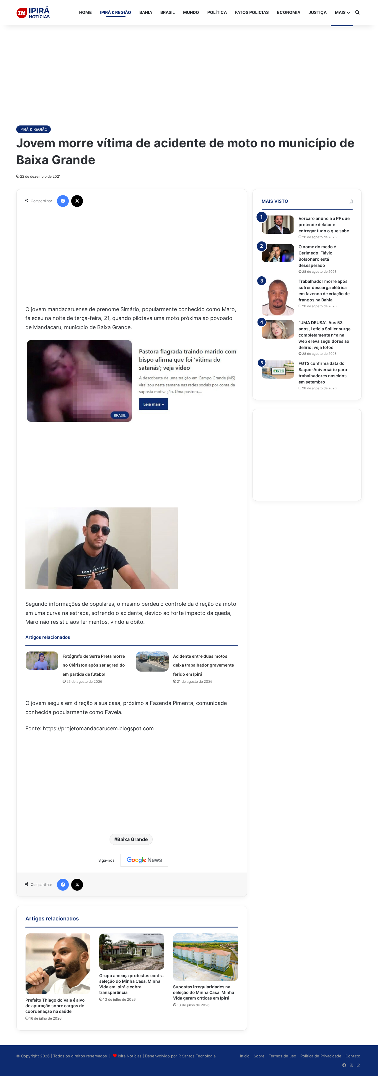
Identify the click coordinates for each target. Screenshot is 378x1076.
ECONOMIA (288, 12)
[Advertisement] (189, 72)
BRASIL (167, 12)
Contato (353, 1056)
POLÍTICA (217, 12)
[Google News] (144, 860)
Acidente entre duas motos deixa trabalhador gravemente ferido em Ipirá (203, 665)
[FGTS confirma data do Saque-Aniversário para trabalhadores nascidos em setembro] (278, 369)
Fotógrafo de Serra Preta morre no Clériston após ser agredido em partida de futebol (94, 665)
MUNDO (191, 12)
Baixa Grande (132, 839)
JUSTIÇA (318, 12)
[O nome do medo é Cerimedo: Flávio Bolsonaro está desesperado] (278, 253)
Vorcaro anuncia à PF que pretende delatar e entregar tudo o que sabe (324, 224)
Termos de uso (282, 1056)
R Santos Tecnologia (197, 1056)
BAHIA (145, 12)
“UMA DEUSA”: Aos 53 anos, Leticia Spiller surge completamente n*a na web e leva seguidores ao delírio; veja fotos (325, 335)
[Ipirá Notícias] (33, 12)
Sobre (259, 1056)
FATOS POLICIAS (252, 12)
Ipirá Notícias (130, 1056)
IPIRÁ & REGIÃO (115, 12)
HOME (85, 12)
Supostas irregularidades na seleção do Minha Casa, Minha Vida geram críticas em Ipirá (203, 992)
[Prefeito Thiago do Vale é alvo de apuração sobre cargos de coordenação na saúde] (57, 963)
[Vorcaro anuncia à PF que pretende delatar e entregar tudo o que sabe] (278, 224)
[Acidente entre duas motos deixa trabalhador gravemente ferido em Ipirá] (152, 662)
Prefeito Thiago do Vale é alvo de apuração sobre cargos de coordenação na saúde (55, 1005)
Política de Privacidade (320, 1056)
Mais (340, 12)
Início (245, 1056)
